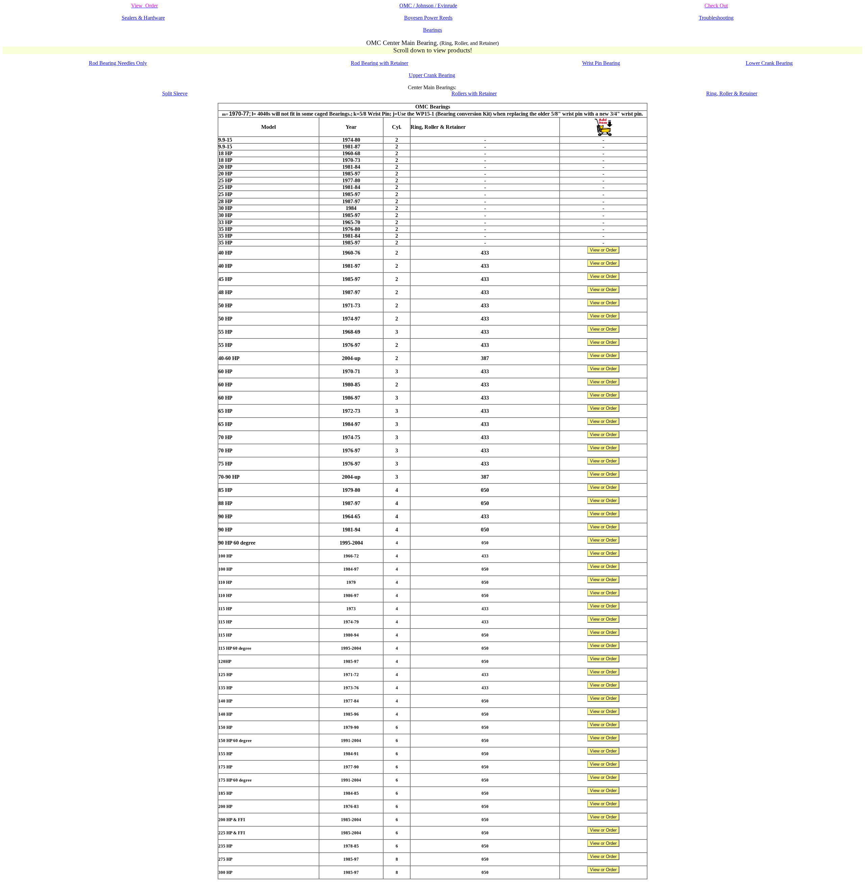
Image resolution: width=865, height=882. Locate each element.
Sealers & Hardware (143, 18)
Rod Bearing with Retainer (379, 63)
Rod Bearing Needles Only (118, 63)
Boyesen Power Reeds (428, 18)
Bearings (432, 30)
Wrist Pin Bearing (601, 63)
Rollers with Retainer (474, 93)
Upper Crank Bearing (432, 75)
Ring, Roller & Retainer (731, 93)
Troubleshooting (716, 18)
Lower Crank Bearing (769, 63)
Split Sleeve (175, 93)
